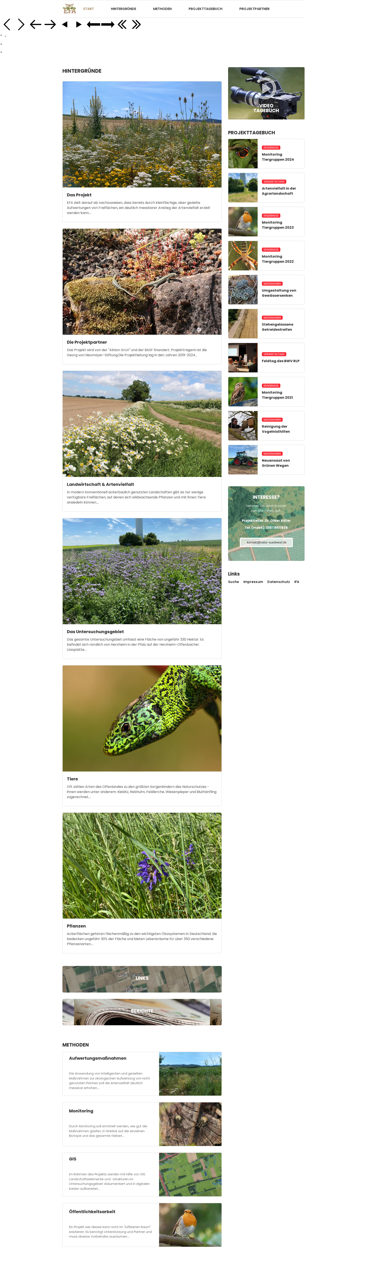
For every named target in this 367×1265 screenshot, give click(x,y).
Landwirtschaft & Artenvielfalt (100, 484)
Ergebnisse (271, 147)
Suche (233, 582)
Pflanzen (76, 926)
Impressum (253, 582)
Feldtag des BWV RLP (280, 361)
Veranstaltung (274, 181)
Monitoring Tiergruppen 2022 (278, 259)
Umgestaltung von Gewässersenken (279, 293)
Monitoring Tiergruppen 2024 (278, 157)
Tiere (72, 779)
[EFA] (69, 8)
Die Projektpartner (87, 342)
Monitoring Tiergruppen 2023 (278, 225)
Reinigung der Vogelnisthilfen (276, 429)
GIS (72, 1159)
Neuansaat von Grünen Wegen (276, 463)
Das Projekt (79, 195)
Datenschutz (278, 582)
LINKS (142, 978)
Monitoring (81, 1111)
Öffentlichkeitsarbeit (92, 1212)
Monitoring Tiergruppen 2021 (277, 395)
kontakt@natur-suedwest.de (267, 542)
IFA (296, 582)
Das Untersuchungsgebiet (95, 632)
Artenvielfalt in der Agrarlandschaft (279, 191)
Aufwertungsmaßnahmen (97, 1058)
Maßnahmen (272, 283)
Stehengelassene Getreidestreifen (277, 327)
